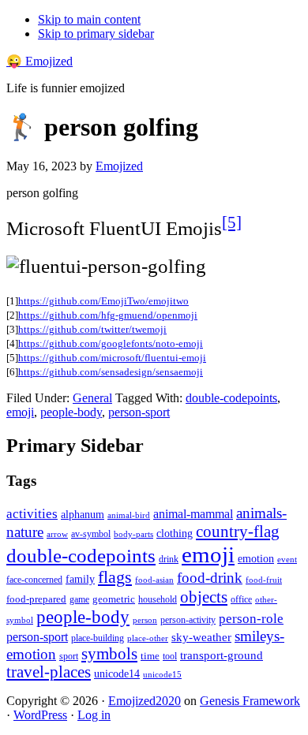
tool (170, 656)
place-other (147, 638)
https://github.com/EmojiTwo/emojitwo (103, 301)
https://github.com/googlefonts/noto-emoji (110, 343)
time (150, 656)
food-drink (209, 577)
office (241, 600)
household (157, 599)
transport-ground (221, 655)
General (92, 398)
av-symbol (91, 533)
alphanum (82, 514)
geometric (113, 599)
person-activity (188, 619)
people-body (71, 412)
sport (68, 656)
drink (168, 559)
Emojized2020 (144, 700)
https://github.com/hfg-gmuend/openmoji (107, 315)
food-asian (154, 580)
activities (32, 513)
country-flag (238, 531)
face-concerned (34, 579)
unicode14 (117, 674)
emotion (256, 558)
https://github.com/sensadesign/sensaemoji (110, 372)
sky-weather (201, 637)
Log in (94, 715)
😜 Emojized (39, 61)
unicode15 (162, 674)
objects (203, 597)
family (80, 579)
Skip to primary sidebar (96, 33)
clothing (174, 533)
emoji (20, 412)
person (145, 620)
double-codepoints (231, 398)
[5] (232, 222)
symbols (109, 653)
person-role (251, 618)
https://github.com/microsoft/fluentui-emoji (112, 358)
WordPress (40, 715)
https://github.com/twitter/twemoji (92, 329)
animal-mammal (193, 513)
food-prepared (36, 599)
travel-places (48, 672)
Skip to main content (89, 19)
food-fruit (264, 579)
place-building (97, 638)
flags (115, 577)
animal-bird (128, 515)
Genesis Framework (250, 700)
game (79, 599)
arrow (57, 534)
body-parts (133, 534)
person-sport (139, 412)
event (287, 559)
